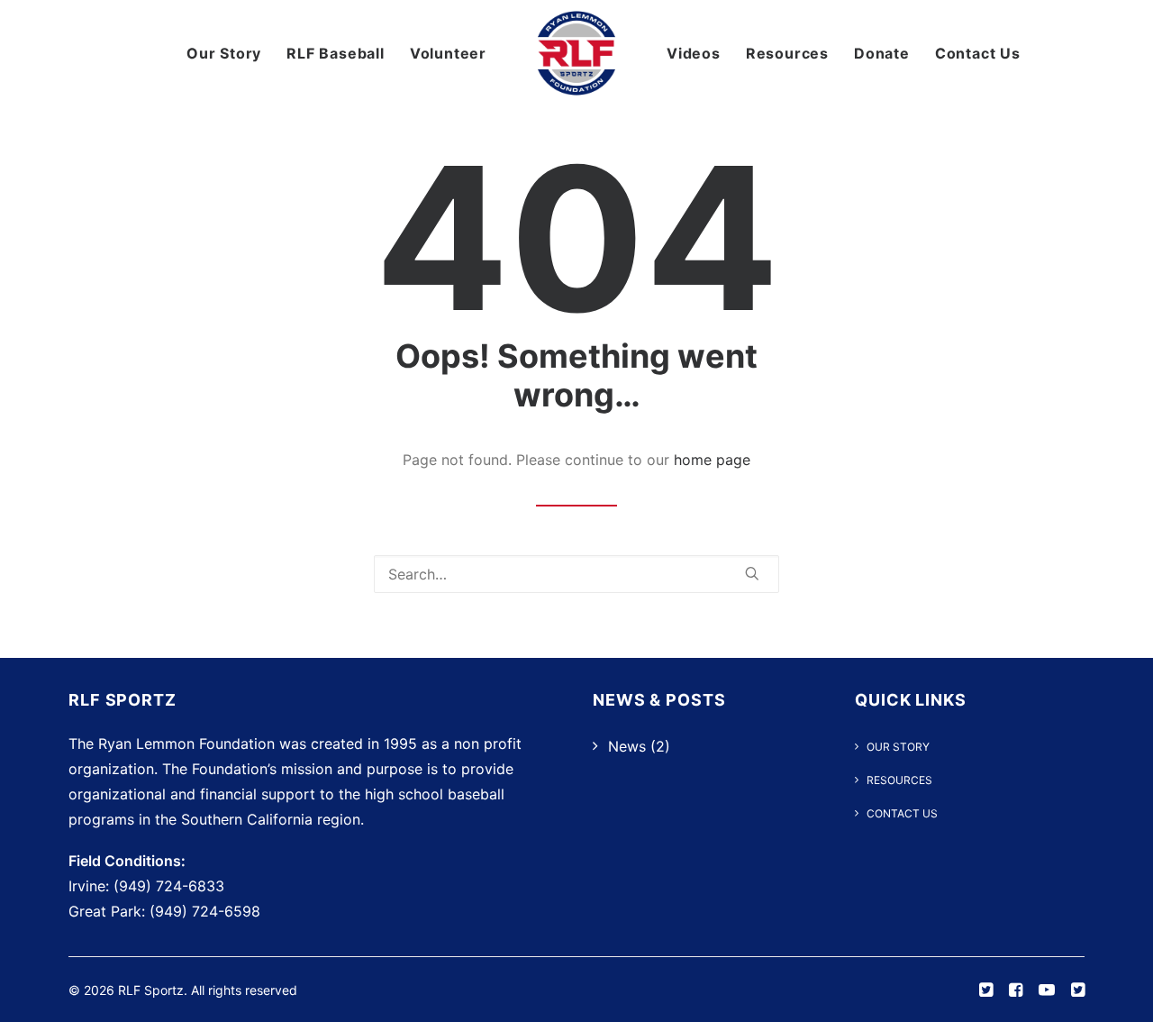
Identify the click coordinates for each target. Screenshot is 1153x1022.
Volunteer (448, 53)
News (627, 746)
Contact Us (978, 53)
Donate (882, 53)
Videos (694, 53)
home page (712, 460)
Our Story (223, 53)
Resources (787, 53)
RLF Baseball (335, 53)
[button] (752, 573)
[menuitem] (224, 53)
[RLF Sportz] (576, 53)
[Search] (576, 574)
